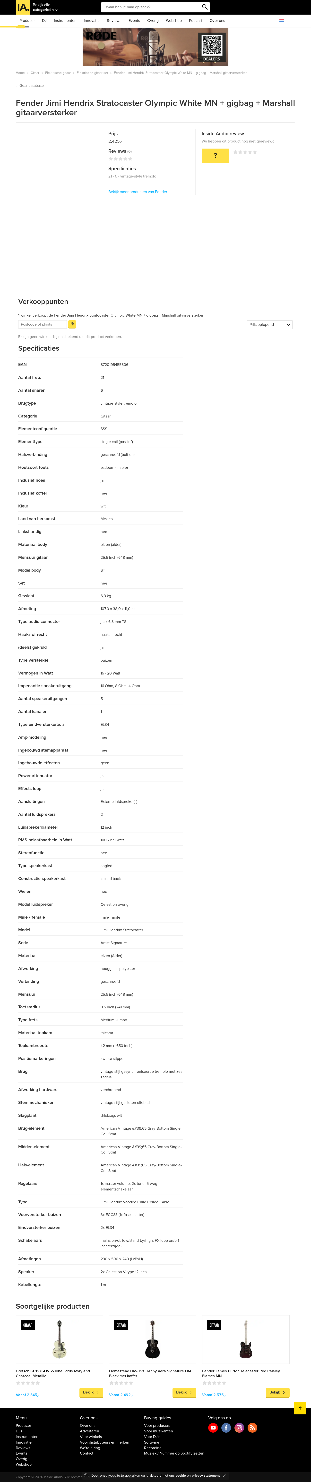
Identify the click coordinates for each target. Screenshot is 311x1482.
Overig (153, 20)
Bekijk (88, 1392)
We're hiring (90, 1448)
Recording (153, 1448)
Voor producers (157, 1425)
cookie (181, 1475)
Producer (27, 20)
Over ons (217, 20)
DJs (19, 1431)
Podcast (195, 20)
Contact (86, 1453)
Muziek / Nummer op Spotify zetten (174, 1453)
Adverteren (89, 1431)
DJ (44, 20)
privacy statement (206, 1475)
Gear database (31, 85)
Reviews (114, 20)
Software (151, 1442)
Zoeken (205, 7)
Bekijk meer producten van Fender (137, 191)
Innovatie (92, 20)
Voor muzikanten (158, 1431)
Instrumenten (65, 20)
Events (134, 20)
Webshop (174, 20)
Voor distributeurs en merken (104, 1442)
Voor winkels (91, 1436)
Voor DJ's (152, 1436)
